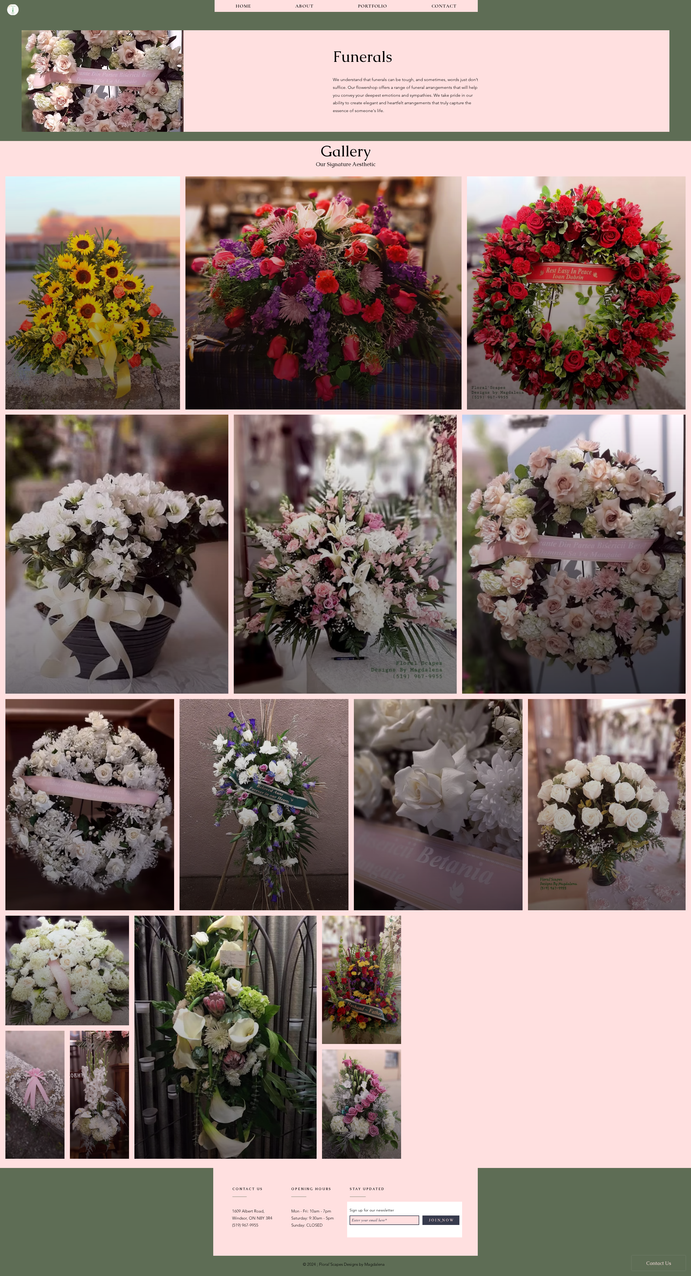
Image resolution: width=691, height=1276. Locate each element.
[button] (681, 11)
